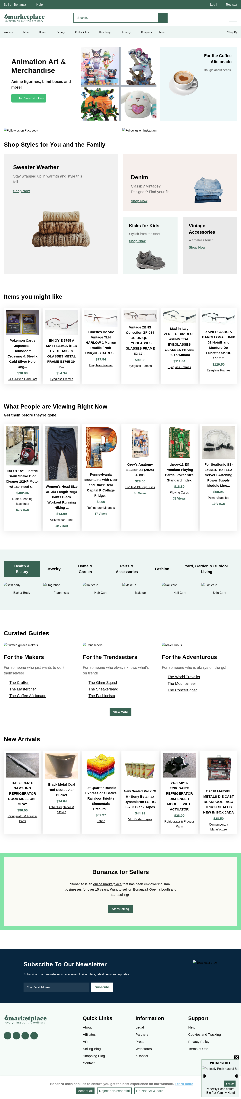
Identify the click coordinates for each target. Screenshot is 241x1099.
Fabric (101, 821)
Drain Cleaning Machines (22, 501)
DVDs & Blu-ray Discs (140, 487)
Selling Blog (92, 1049)
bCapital (142, 1056)
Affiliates (89, 1034)
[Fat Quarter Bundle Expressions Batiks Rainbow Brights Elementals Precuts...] (100, 792)
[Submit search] (163, 18)
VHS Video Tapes (140, 819)
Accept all (85, 1091)
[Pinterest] (25, 1035)
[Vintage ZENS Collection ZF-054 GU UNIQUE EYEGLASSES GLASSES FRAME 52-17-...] (140, 345)
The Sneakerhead (103, 689)
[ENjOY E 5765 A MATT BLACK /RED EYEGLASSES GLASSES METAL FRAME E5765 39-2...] (61, 345)
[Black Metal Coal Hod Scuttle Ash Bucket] (61, 792)
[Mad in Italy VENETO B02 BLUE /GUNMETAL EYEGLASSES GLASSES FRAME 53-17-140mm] (179, 345)
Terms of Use (198, 1049)
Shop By (232, 32)
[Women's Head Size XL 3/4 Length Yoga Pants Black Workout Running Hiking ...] (61, 477)
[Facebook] (7, 1035)
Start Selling (120, 909)
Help (39, 4)
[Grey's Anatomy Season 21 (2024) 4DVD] (140, 477)
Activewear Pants (61, 519)
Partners (142, 1034)
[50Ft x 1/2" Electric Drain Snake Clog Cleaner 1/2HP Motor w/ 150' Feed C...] (22, 477)
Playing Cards (179, 492)
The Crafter (19, 682)
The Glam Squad (102, 682)
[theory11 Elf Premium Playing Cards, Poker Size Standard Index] (179, 477)
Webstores (144, 1049)
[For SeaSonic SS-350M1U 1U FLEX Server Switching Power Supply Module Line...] (218, 477)
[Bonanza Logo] (24, 18)
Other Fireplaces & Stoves (61, 810)
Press (140, 1042)
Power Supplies (218, 497)
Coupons (146, 32)
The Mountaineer (182, 683)
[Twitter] (16, 1035)
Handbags (105, 32)
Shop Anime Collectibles (31, 98)
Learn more (184, 1084)
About (87, 1027)
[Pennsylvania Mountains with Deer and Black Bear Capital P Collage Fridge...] (100, 477)
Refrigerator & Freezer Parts (22, 819)
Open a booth (159, 889)
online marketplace (107, 884)
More (162, 32)
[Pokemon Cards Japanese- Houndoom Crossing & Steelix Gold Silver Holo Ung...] (22, 345)
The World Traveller (184, 677)
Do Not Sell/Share (149, 1091)
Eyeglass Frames (61, 379)
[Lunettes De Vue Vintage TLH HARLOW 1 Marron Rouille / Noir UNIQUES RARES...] (100, 345)
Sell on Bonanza (15, 4)
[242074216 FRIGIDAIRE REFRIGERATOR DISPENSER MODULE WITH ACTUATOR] (179, 792)
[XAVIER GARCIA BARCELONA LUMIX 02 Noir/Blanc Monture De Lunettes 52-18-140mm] (218, 345)
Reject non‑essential (114, 1091)
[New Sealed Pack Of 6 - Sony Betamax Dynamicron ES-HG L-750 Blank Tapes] (140, 792)
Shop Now (21, 191)
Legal (140, 1027)
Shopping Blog (94, 1056)
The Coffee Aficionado (27, 696)
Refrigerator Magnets (101, 507)
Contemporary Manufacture (218, 827)
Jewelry (126, 32)
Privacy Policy (198, 1042)
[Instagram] (34, 1035)
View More (120, 712)
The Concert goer (182, 690)
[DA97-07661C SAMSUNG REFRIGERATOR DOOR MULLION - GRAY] (22, 792)
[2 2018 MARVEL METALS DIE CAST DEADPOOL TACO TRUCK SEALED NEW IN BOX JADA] (218, 792)
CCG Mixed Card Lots (22, 379)
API (85, 1042)
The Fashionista (101, 696)
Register (231, 4)
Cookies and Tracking (204, 1034)
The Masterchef (22, 689)
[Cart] (233, 17)
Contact (89, 1063)
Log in (214, 4)
